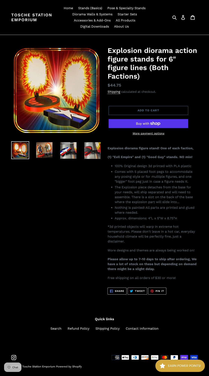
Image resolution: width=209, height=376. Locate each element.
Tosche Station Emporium (31, 17)
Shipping (114, 92)
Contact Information (142, 328)
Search (55, 328)
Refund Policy (78, 328)
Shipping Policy (108, 328)
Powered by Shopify (69, 366)
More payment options (148, 133)
